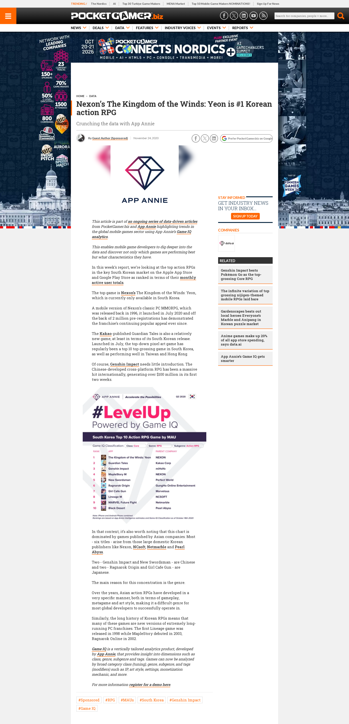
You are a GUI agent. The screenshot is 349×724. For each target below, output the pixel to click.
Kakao (106, 333)
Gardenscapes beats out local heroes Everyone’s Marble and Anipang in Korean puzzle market (241, 317)
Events (214, 28)
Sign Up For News (268, 3)
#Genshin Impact (184, 700)
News (76, 28)
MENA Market (176, 3)
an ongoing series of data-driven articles (162, 221)
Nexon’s (128, 292)
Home (80, 96)
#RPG (110, 700)
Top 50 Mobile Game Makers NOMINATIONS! (221, 3)
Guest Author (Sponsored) (110, 138)
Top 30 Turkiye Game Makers (141, 3)
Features (144, 28)
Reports (240, 28)
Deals (98, 28)
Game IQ (99, 648)
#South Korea (152, 700)
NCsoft (139, 546)
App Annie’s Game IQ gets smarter (243, 358)
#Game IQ (86, 708)
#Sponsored (88, 700)
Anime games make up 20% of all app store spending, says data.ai (244, 339)
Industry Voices (180, 28)
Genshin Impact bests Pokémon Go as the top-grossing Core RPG (241, 274)
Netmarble (156, 546)
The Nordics (99, 3)
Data (119, 28)
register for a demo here (149, 684)
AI (114, 3)
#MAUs (127, 700)
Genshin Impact (124, 364)
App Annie (146, 226)
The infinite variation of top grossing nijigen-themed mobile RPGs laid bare (245, 295)
